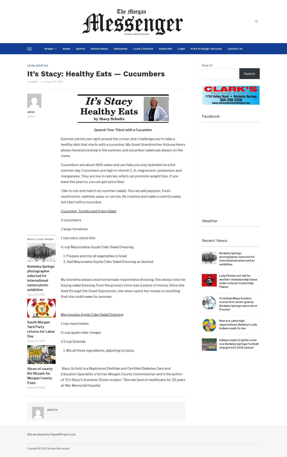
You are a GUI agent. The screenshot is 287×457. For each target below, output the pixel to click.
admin (34, 81)
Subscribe (165, 48)
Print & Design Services (206, 48)
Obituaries (121, 48)
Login (181, 48)
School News (99, 48)
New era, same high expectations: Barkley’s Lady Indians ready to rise (238, 324)
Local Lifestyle (143, 48)
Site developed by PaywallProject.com (51, 434)
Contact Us (235, 48)
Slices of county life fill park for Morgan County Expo (40, 376)
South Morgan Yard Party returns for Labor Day (41, 329)
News (66, 48)
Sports (80, 48)
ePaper (49, 48)
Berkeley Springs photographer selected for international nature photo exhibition (40, 278)
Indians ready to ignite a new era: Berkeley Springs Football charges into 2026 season (238, 344)
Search (207, 65)
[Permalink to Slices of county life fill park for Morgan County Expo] (41, 354)
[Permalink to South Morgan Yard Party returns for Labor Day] (41, 308)
